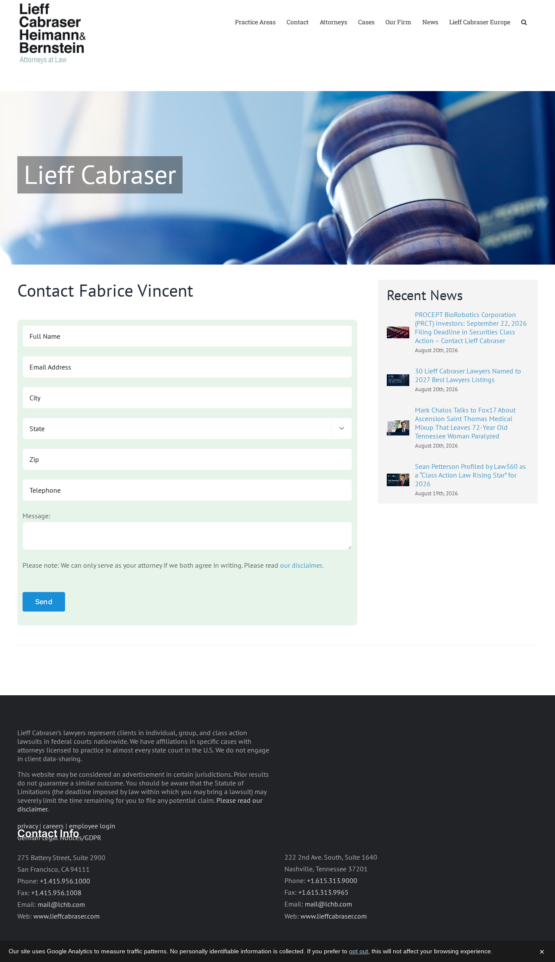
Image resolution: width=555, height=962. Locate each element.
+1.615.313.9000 (332, 880)
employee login (92, 825)
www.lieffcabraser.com (66, 916)
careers (53, 825)
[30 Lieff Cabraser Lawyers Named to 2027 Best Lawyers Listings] (398, 380)
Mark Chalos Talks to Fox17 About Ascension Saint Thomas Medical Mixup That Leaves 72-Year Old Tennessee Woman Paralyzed (465, 423)
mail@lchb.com (61, 904)
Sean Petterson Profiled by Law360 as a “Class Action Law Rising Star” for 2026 (470, 475)
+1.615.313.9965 (323, 892)
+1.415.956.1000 (65, 881)
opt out (358, 951)
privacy (27, 825)
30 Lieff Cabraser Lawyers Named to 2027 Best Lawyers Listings (468, 375)
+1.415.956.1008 (56, 892)
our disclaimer (301, 565)
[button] (524, 21)
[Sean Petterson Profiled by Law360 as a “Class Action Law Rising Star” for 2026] (398, 479)
